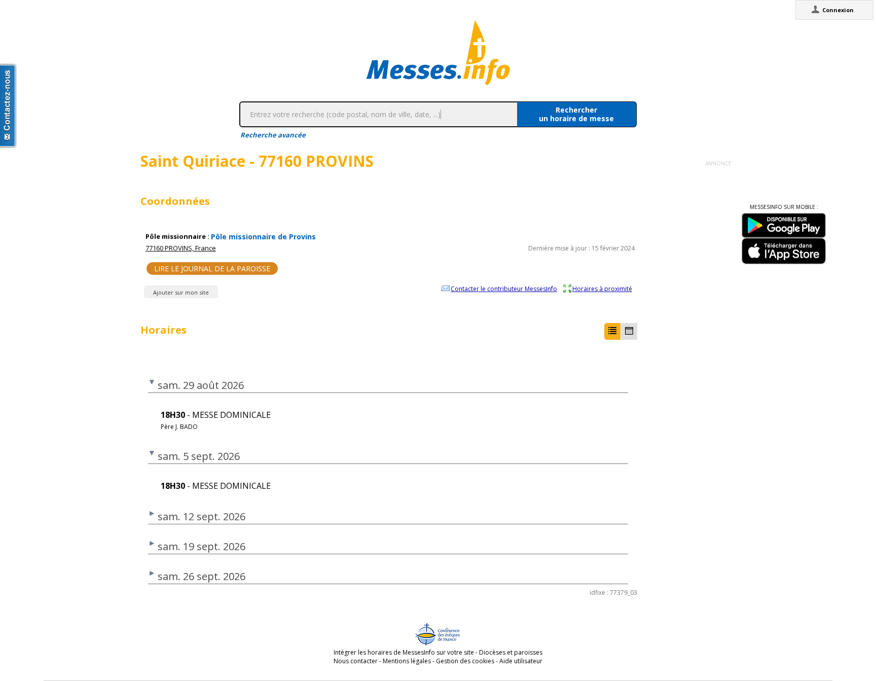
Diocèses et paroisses (510, 652)
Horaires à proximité (602, 288)
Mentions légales (407, 661)
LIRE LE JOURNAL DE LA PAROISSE (212, 268)
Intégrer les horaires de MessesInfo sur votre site (404, 652)
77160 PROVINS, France (180, 248)
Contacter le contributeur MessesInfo (504, 288)
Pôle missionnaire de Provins (263, 236)
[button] (612, 331)
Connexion (838, 10)
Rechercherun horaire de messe (576, 114)
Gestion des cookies (465, 661)
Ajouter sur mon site (181, 292)
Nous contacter (356, 661)
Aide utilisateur (520, 661)
